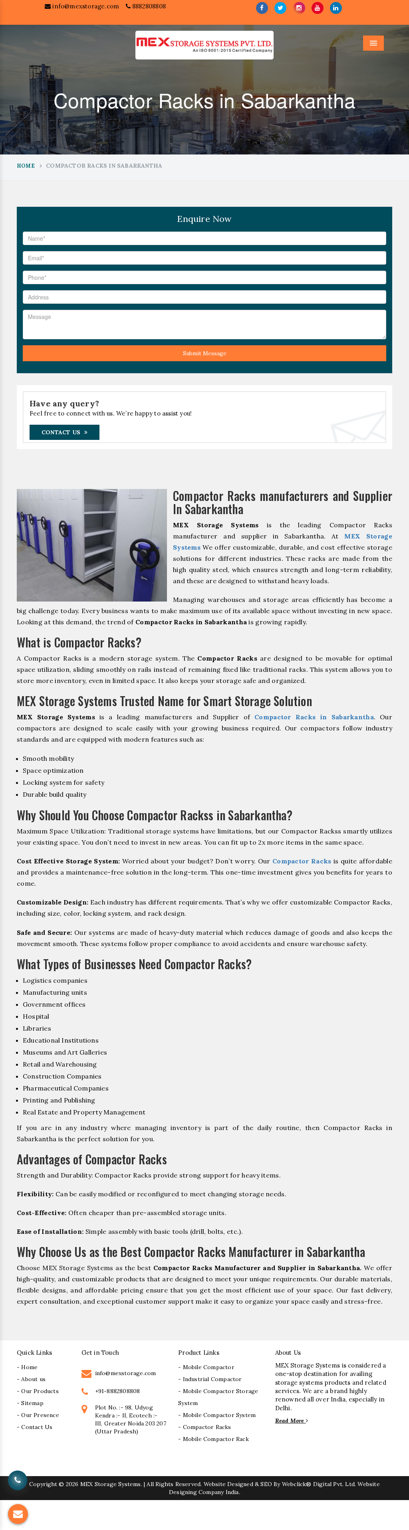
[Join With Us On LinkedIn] (336, 8)
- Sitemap (30, 1403)
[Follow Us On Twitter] (280, 8)
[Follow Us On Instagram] (299, 8)
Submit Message (204, 353)
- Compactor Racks (204, 1427)
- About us (31, 1379)
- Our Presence (38, 1415)
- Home (27, 1367)
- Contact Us (34, 1427)
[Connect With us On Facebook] (262, 8)
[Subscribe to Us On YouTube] (318, 8)
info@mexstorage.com (85, 6)
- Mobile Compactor (206, 1367)
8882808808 (148, 6)
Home (26, 165)
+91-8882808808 (117, 1391)
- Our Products (38, 1391)
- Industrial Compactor (210, 1379)
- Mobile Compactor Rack (213, 1439)
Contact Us (61, 432)
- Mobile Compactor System (217, 1415)
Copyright (43, 1484)
